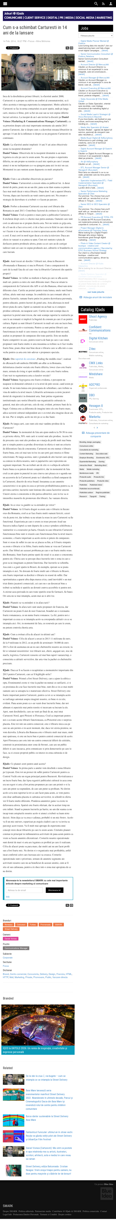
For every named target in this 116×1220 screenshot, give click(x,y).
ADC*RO (94, 384)
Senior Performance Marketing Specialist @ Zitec (92, 192)
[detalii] (105, 50)
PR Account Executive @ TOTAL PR (97, 217)
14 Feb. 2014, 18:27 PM (14, 41)
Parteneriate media (43, 1211)
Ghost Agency (98, 316)
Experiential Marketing (88, 461)
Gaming (96, 398)
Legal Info (7, 1214)
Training (102, 496)
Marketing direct (100, 465)
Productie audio (95, 412)
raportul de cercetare (25, 359)
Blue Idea (108, 1184)
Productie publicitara (87, 481)
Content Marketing (86, 453)
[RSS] (67, 48)
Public (48, 977)
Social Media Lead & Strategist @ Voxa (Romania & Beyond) (94, 115)
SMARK (58, 924)
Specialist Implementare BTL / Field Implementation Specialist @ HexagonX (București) (95, 183)
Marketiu (94, 417)
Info (8, 896)
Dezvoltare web (84, 358)
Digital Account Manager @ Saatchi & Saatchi (95, 149)
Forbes (33, 924)
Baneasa (8, 924)
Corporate (8, 957)
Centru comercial (18, 973)
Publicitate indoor (96, 484)
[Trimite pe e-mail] (71, 48)
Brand (6, 973)
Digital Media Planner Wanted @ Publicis (93, 42)
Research (83, 496)
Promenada (45, 924)
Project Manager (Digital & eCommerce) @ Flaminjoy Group (92, 229)
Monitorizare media (86, 473)
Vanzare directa (60, 977)
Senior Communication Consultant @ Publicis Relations (95, 55)
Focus (31, 41)
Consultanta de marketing (98, 423)
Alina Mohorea (43, 41)
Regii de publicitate (103, 492)
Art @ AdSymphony (89, 161)
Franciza (60, 973)
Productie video (103, 481)
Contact (103, 1211)
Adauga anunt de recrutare (97, 297)
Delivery (43, 973)
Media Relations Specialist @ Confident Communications (92, 275)
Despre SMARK (10, 1211)
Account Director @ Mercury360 (95, 64)
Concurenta (33, 973)
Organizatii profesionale (98, 388)
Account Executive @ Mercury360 (96, 88)
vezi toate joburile (95, 291)
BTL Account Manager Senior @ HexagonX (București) (93, 168)
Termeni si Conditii (48, 1214)
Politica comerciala (91, 1211)
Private (28, 977)
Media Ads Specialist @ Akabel (94, 127)
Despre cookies (64, 1214)
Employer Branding (86, 457)
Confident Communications (100, 328)
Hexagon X (96, 406)
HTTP (5, 977)
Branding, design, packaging (90, 442)
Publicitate (93, 320)
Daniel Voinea (11, 938)
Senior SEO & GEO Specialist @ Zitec (94, 205)
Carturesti (21, 924)
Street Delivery (11, 928)
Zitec (92, 349)
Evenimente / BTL (96, 409)
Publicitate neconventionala (89, 488)
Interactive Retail (86, 465)
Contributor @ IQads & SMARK (66, 1211)
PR (90, 334)
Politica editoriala (26, 1211)
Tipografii (93, 496)
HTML (69, 973)
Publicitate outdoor (86, 492)
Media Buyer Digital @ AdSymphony (97, 137)
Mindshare (96, 374)
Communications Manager (16, 948)
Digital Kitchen (98, 338)
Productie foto (107, 412)
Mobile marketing (95, 355)
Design (52, 973)
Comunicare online (96, 341)
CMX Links (96, 363)
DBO (92, 395)
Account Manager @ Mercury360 (95, 77)
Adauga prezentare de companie (97, 434)
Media (100, 366)
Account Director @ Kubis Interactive (90, 264)
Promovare (38, 977)
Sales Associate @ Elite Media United (93, 100)
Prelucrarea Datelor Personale (26, 1214)
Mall (11, 977)
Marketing (19, 977)
